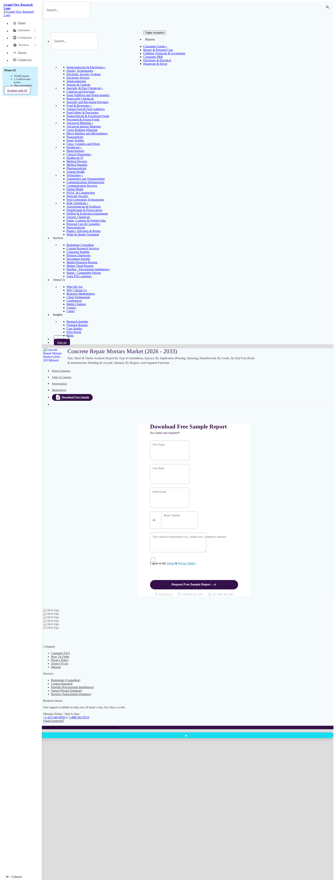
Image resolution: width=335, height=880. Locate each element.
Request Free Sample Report (191, 584)
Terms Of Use (59, 663)
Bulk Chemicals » (77, 203)
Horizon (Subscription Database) (71, 694)
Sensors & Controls (78, 84)
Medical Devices (76, 161)
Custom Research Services (82, 248)
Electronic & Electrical (157, 60)
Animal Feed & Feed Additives (85, 109)
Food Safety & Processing (82, 112)
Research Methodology (80, 293)
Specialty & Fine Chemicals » (84, 88)
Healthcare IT (74, 157)
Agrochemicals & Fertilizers (83, 206)
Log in (61, 339)
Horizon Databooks (78, 255)
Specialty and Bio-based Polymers (87, 102)
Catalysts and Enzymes (80, 91)
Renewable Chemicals (80, 98)
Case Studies (74, 328)
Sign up (62, 342)
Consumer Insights (77, 252)
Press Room (73, 332)
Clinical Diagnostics (78, 154)
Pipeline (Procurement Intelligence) (72, 687)
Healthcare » (74, 147)
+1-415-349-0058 (54, 717)
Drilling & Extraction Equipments (87, 213)
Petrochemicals (75, 227)
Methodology (59, 390)
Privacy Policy (187, 563)
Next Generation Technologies (85, 199)
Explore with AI (17, 90)
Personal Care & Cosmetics (83, 224)
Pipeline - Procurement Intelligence (87, 269)
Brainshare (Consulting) (65, 680)
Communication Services (81, 185)
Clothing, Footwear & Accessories (164, 53)
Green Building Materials (82, 130)
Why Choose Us (76, 290)
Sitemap (56, 667)
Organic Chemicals (78, 217)
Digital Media (74, 189)
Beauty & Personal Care (158, 49)
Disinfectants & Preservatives (84, 210)
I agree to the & (173, 563)
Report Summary (61, 370)
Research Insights (77, 321)
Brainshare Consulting (80, 245)
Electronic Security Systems (83, 74)
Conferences (74, 300)
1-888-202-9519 (79, 717)
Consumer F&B (153, 56)
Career (70, 311)
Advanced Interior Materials (83, 126)
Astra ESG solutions (79, 276)
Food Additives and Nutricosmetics (88, 95)
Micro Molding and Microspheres (87, 133)
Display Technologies (79, 70)
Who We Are (74, 286)
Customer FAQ (60, 653)
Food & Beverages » (79, 105)
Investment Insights (78, 258)
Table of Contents (61, 377)
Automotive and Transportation (85, 178)
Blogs (70, 335)
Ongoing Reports (77, 325)
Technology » (74, 175)
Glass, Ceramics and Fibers (83, 144)
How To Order (60, 656)
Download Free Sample (75, 397)
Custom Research (62, 683)
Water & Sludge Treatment (82, 234)
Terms (170, 563)
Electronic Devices (78, 77)
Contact (71, 307)
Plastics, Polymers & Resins (83, 231)
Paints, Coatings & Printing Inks (86, 220)
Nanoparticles (74, 137)
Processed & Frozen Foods (82, 119)
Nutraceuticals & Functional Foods (87, 116)
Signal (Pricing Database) (66, 690)
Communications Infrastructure (85, 182)
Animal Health (75, 171)
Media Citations (76, 304)
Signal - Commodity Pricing (83, 272)
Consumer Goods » (155, 46)
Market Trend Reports (79, 265)
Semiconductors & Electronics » (86, 67)
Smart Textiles (75, 140)
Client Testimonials (78, 297)
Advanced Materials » (79, 123)
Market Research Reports (82, 262)
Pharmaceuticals (76, 168)
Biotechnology (75, 151)
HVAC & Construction (80, 192)
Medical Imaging (76, 164)
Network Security (77, 196)
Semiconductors (76, 81)
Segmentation (59, 383)
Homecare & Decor (155, 63)
